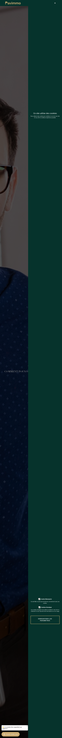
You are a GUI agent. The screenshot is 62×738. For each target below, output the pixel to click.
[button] (11, 734)
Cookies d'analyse (46, 607)
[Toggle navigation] (52, 3)
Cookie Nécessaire (46, 599)
